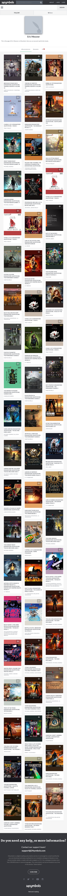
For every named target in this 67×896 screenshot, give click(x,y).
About (51, 2)
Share (51, 13)
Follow (17, 13)
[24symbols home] (8, 2)
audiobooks (25, 49)
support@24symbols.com (33, 850)
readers (35, 49)
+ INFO (58, 2)
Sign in (62, 7)
